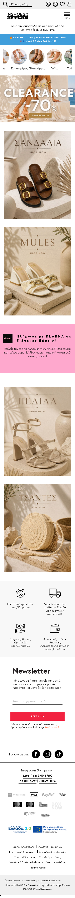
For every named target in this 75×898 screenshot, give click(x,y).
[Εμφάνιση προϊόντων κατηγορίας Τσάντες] (64, 57)
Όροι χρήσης (30, 880)
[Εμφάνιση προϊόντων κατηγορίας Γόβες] (46, 57)
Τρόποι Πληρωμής (25, 857)
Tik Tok (59, 754)
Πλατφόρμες (28, 68)
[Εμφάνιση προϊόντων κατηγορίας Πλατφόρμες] (28, 57)
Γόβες (46, 68)
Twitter (47, 754)
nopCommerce (44, 889)
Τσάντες (64, 68)
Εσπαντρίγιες (11, 68)
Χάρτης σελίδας (55, 862)
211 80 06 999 (48, 4)
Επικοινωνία (38, 867)
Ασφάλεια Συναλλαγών (52, 852)
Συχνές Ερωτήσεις (50, 857)
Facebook (36, 754)
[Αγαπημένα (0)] (62, 4)
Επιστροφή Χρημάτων (22, 852)
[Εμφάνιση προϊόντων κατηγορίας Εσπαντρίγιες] (11, 57)
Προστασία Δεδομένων (50, 880)
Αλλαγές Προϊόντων (50, 846)
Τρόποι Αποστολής (23, 846)
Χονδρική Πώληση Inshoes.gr (26, 862)
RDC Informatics (29, 885)
